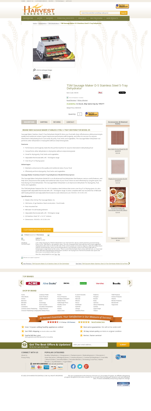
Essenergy (42, 302)
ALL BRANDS (27, 23)
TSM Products (115, 295)
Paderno (96, 295)
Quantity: (72, 114)
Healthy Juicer (61, 304)
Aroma (23, 299)
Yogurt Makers (67, 362)
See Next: (102, 263)
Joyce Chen (61, 310)
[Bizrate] (121, 356)
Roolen (95, 299)
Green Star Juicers (50, 357)
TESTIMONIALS (59, 1)
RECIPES (51, 1)
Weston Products (116, 300)
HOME (23, 1)
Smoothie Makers (62, 359)
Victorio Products (116, 297)
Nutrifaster (78, 304)
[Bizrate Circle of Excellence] (120, 355)
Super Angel (97, 308)
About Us (24, 355)
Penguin (95, 297)
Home (35, 23)
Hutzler (59, 308)
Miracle (77, 300)
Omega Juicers (64, 355)
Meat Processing (96, 18)
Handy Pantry (61, 300)
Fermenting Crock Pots (65, 18)
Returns (57, 122)
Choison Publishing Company (30, 310)
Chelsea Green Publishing (29, 308)
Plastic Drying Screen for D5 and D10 (118, 180)
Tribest (95, 310)
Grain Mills (82, 18)
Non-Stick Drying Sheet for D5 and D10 (118, 150)
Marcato (77, 299)
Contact (70, 122)
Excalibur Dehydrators (46, 306)
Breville (23, 304)
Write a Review (83, 100)
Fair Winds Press (44, 310)
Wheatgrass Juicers (63, 357)
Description (29, 122)
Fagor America (43, 308)
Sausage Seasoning (118, 238)
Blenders (49, 18)
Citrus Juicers (100, 355)
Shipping (43, 122)
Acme (23, 295)
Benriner (24, 300)
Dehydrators (28, 18)
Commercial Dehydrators (92, 357)
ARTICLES (69, 1)
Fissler (59, 295)
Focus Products (62, 297)
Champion (24, 306)
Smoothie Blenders (75, 359)
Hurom (59, 306)
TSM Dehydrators (53, 23)
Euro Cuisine (43, 304)
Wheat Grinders (51, 359)
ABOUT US (30, 1)
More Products (112, 18)
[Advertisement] (66, 395)
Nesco (77, 302)
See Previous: (46, 263)
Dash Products (43, 297)
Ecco (40, 300)
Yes (56, 254)
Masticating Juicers (88, 355)
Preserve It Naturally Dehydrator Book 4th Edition (117, 209)
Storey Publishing (98, 304)
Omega (77, 308)
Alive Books (24, 297)
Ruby (95, 300)
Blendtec (24, 302)
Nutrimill (77, 306)
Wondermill (114, 302)
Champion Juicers (76, 355)
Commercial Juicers (76, 357)
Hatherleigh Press (62, 302)
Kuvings (77, 297)
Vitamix (113, 299)
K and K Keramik (80, 295)
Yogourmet (114, 304)
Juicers (39, 18)
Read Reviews (71, 100)
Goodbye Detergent (63, 299)
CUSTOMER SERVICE (41, 1)
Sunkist (95, 306)
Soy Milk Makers (57, 362)
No (59, 254)
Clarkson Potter (44, 295)
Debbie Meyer (43, 299)
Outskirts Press (79, 310)
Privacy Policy (25, 357)
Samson (95, 302)
